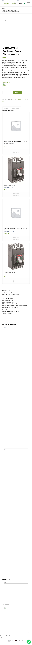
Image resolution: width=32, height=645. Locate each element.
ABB (18, 99)
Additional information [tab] (15, 108)
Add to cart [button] (16, 151)
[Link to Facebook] (24, 633)
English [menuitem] (12, 641)
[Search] (14, 3)
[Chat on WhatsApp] (29, 642)
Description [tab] (6, 108)
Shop (3, 9)
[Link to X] (26, 633)
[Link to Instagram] (28, 633)
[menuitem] (14, 3)
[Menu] (27, 3)
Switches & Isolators (23, 99)
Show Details (16, 152)
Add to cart (17, 92)
